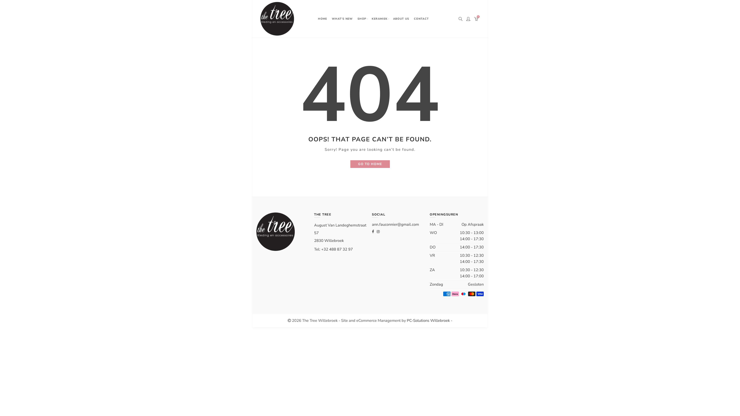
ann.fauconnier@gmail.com (395, 224)
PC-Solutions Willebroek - (429, 320)
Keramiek (379, 19)
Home (322, 19)
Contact (421, 19)
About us (401, 19)
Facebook (373, 231)
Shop (361, 19)
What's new (342, 19)
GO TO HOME (370, 164)
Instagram (378, 231)
